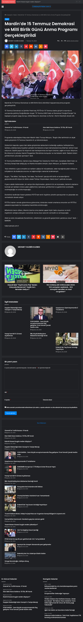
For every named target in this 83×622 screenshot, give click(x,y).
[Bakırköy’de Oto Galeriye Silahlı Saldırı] (10, 555)
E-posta (8, 400)
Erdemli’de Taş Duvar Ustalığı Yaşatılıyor (66, 348)
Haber (15, 15)
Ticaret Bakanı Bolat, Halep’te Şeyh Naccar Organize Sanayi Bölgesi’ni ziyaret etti (35, 514)
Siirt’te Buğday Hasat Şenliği (27, 530)
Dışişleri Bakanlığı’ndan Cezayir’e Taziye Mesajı (13, 309)
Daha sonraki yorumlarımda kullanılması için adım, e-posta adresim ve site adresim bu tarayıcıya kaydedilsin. (42, 407)
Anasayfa (9, 15)
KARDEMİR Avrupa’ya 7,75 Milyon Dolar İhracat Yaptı (36, 467)
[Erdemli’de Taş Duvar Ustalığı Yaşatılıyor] (67, 339)
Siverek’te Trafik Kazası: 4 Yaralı (16, 127)
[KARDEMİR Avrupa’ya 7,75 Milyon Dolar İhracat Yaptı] (10, 469)
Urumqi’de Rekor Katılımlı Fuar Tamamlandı (33, 496)
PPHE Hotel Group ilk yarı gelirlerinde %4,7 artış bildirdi (25, 539)
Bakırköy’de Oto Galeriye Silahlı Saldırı (31, 553)
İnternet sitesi (47, 400)
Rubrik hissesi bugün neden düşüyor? (28, 2)
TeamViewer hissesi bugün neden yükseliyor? (21, 525)
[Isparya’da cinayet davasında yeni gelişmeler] (10, 547)
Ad (6, 392)
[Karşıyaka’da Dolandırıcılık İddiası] (10, 489)
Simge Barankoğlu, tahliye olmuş (17, 561)
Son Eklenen (41, 423)
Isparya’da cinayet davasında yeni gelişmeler (34, 544)
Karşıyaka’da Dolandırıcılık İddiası (30, 487)
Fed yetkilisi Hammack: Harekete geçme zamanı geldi (24, 519)
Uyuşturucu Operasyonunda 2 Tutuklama (67, 309)
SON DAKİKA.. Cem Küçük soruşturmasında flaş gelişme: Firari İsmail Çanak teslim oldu (40, 324)
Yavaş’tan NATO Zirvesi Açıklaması (13, 335)
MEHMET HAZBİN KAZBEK (16, 41)
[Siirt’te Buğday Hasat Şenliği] (10, 533)
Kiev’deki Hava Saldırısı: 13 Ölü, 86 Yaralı (57, 127)
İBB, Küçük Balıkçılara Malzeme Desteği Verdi (38, 335)
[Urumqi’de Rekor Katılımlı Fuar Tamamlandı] (10, 498)
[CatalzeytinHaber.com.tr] (41, 6)
